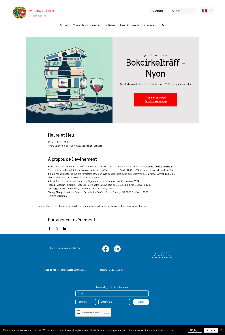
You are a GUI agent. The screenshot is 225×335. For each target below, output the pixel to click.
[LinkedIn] (117, 248)
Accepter (210, 330)
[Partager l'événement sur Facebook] (49, 228)
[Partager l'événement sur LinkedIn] (64, 228)
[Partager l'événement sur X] (57, 228)
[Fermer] (221, 330)
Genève (42, 15)
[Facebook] (105, 248)
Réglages (194, 330)
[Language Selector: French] (207, 10)
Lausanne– (33, 15)
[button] (110, 24)
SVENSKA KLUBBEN (41, 11)
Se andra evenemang (156, 101)
